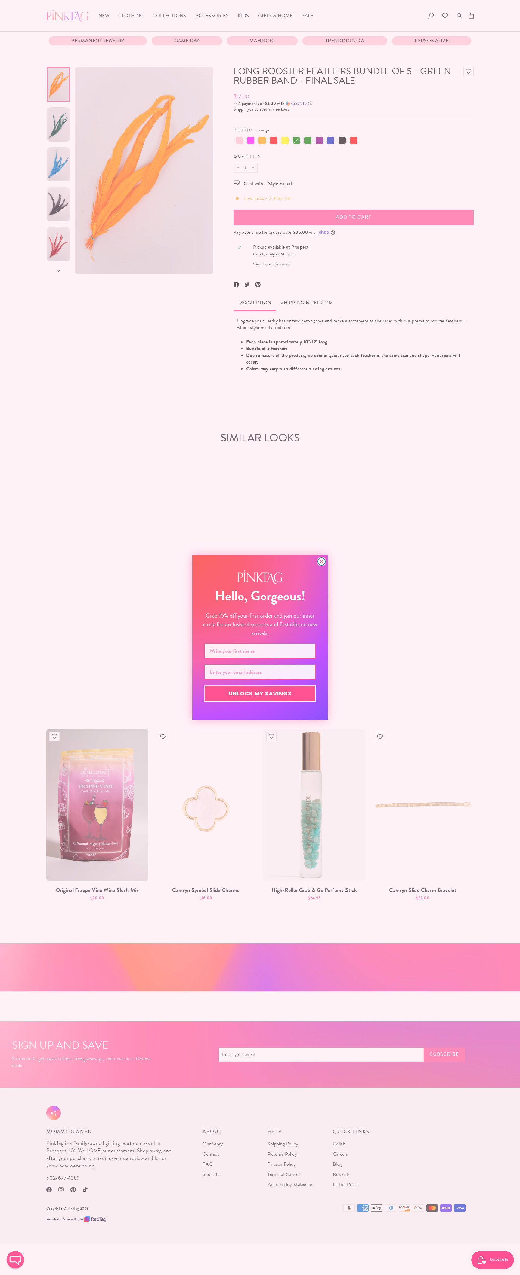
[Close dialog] (321, 561)
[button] (15, 1259)
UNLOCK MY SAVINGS (260, 693)
